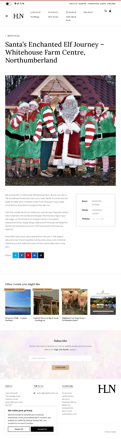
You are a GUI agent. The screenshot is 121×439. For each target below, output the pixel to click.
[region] (31, 420)
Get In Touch (67, 411)
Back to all (14, 36)
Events (103, 4)
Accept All (42, 429)
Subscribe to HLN (69, 414)
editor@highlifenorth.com (47, 393)
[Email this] (41, 255)
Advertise (82, 4)
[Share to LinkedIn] (35, 255)
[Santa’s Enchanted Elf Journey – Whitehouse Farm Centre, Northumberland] (18, 16)
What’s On (66, 405)
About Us (73, 4)
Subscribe (111, 4)
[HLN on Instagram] (21, 3)
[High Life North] (107, 389)
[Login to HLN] (110, 11)
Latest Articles (68, 396)
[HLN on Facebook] (15, 3)
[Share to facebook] (22, 255)
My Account (67, 393)
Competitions (93, 4)
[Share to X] (15, 255)
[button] (9, 16)
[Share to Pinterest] (28, 255)
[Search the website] (106, 11)
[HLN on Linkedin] (23, 3)
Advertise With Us (69, 402)
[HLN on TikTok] (18, 3)
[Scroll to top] (115, 433)
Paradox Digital (110, 432)
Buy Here (96, 219)
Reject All (19, 429)
